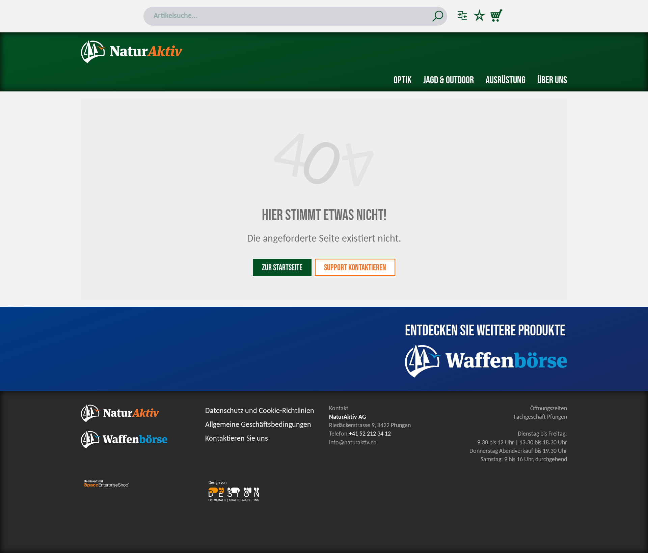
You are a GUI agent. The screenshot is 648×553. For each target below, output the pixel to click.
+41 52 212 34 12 (370, 434)
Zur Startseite (282, 267)
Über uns (552, 80)
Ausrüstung (505, 80)
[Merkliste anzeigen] (479, 16)
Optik (402, 80)
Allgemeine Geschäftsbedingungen (258, 425)
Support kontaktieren (355, 267)
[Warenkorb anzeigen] (496, 16)
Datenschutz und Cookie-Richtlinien (259, 411)
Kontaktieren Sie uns (236, 439)
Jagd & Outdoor (448, 80)
